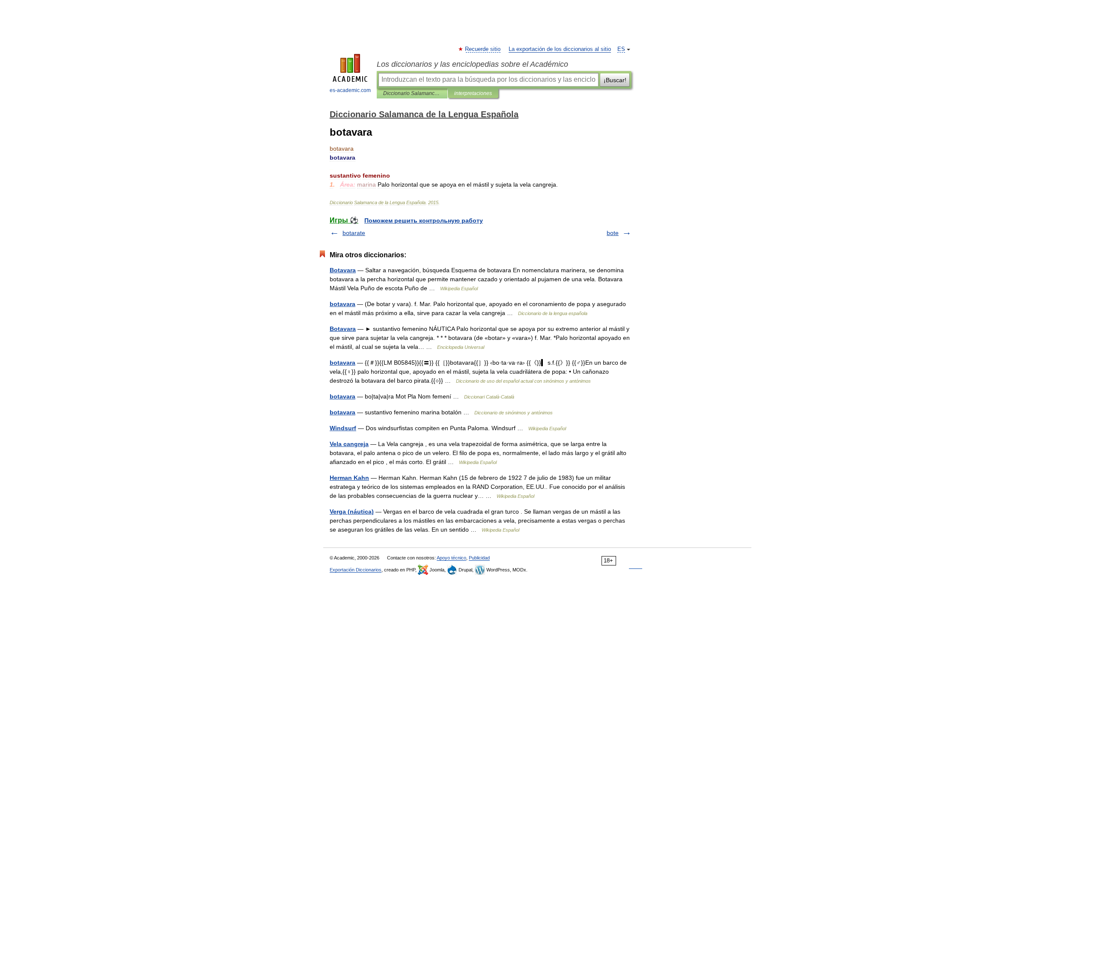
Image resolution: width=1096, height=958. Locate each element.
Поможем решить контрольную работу (423, 220)
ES (621, 49)
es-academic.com (350, 90)
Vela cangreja (349, 443)
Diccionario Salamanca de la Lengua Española (412, 93)
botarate (353, 232)
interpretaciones (473, 93)
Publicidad (479, 557)
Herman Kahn (349, 477)
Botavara (343, 270)
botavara (342, 303)
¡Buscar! (615, 80)
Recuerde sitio (483, 49)
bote (613, 232)
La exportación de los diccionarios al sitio (560, 49)
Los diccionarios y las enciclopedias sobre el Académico (472, 64)
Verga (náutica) (352, 511)
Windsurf (343, 428)
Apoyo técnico (451, 557)
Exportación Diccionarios (355, 569)
